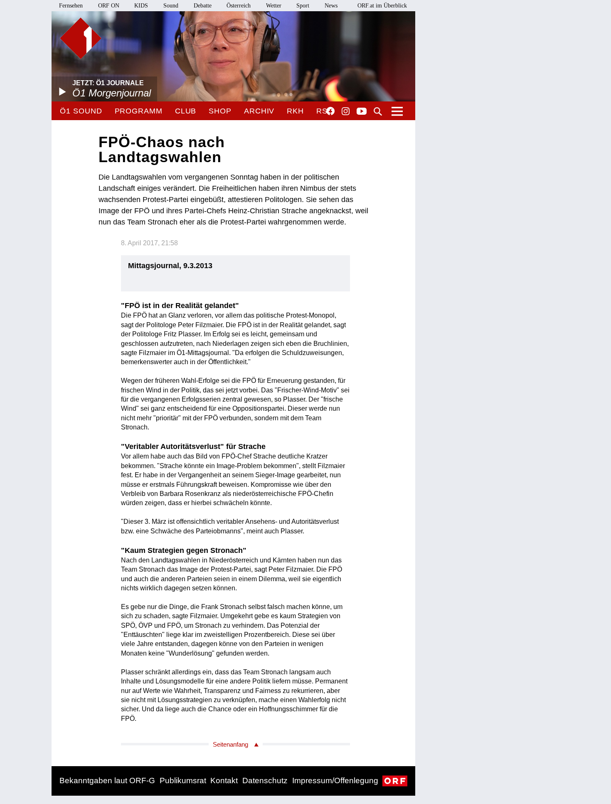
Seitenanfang (230, 744)
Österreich (239, 5)
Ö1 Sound (81, 111)
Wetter (273, 5)
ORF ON (108, 5)
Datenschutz (265, 780)
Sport (302, 5)
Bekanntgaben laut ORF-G (107, 780)
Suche (378, 111)
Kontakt (224, 780)
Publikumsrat (183, 780)
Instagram (346, 111)
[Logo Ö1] (80, 38)
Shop (220, 111)
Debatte (203, 5)
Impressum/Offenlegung (335, 780)
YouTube (362, 112)
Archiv (259, 111)
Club (186, 111)
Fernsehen (71, 5)
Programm (139, 111)
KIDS (141, 5)
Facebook (330, 111)
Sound (170, 5)
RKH (295, 111)
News (331, 5)
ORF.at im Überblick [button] (382, 5)
